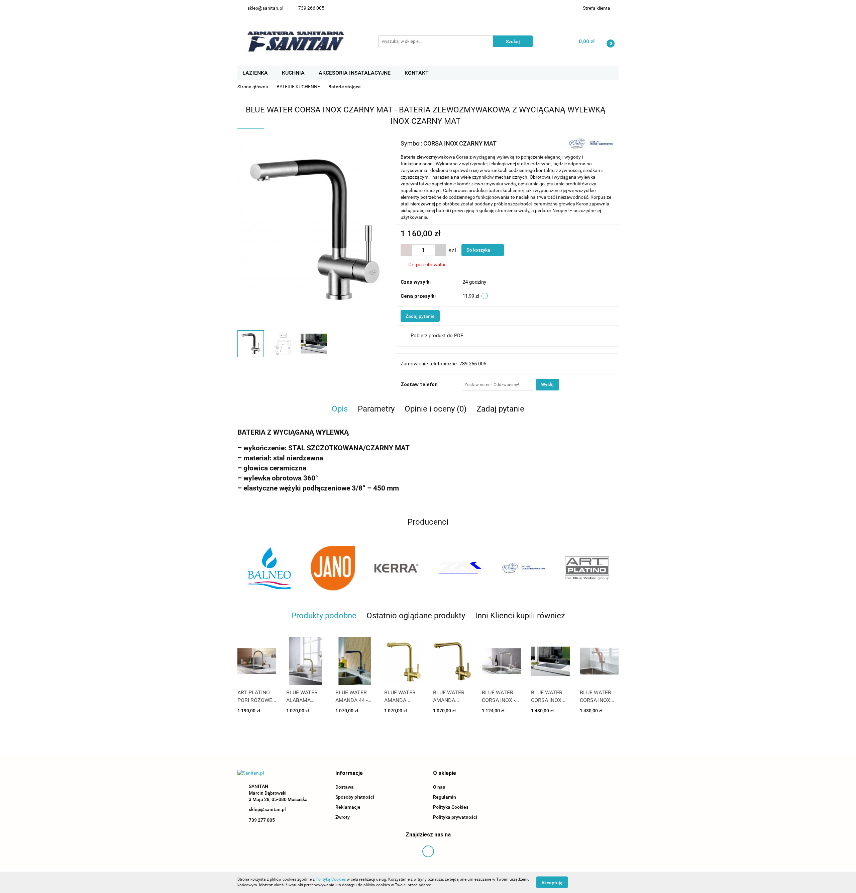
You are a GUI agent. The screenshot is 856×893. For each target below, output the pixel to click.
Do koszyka (478, 250)
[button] (349, 773)
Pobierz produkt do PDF (437, 336)
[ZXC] (396, 568)
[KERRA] (332, 568)
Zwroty (342, 817)
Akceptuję (552, 882)
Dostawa (344, 787)
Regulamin (444, 797)
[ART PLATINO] (523, 568)
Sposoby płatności (354, 797)
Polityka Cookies (450, 807)
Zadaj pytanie (420, 316)
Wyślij (547, 384)
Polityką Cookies (331, 879)
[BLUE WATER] (591, 143)
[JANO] (269, 568)
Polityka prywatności (455, 817)
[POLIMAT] (587, 568)
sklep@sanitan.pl (267, 809)
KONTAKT (417, 73)
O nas (439, 787)
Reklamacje (347, 807)
